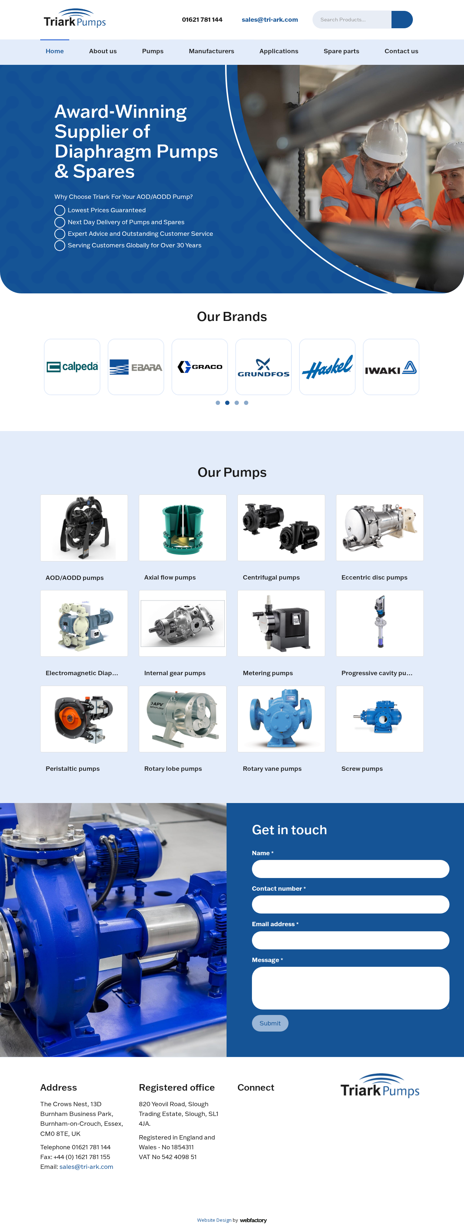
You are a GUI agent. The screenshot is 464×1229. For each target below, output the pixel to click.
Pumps (152, 51)
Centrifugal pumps (271, 577)
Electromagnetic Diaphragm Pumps (83, 673)
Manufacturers (211, 51)
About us (103, 51)
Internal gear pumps (175, 673)
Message (267, 959)
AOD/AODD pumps (75, 577)
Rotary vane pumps (272, 768)
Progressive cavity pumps (379, 673)
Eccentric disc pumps (374, 577)
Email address (275, 924)
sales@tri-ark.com (270, 19)
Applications (279, 51)
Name (263, 853)
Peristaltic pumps (73, 768)
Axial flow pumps (170, 577)
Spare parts (341, 51)
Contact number (279, 888)
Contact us (401, 51)
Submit (270, 1023)
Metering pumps (268, 673)
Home (55, 51)
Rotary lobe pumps (173, 768)
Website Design (214, 1220)
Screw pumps (362, 768)
